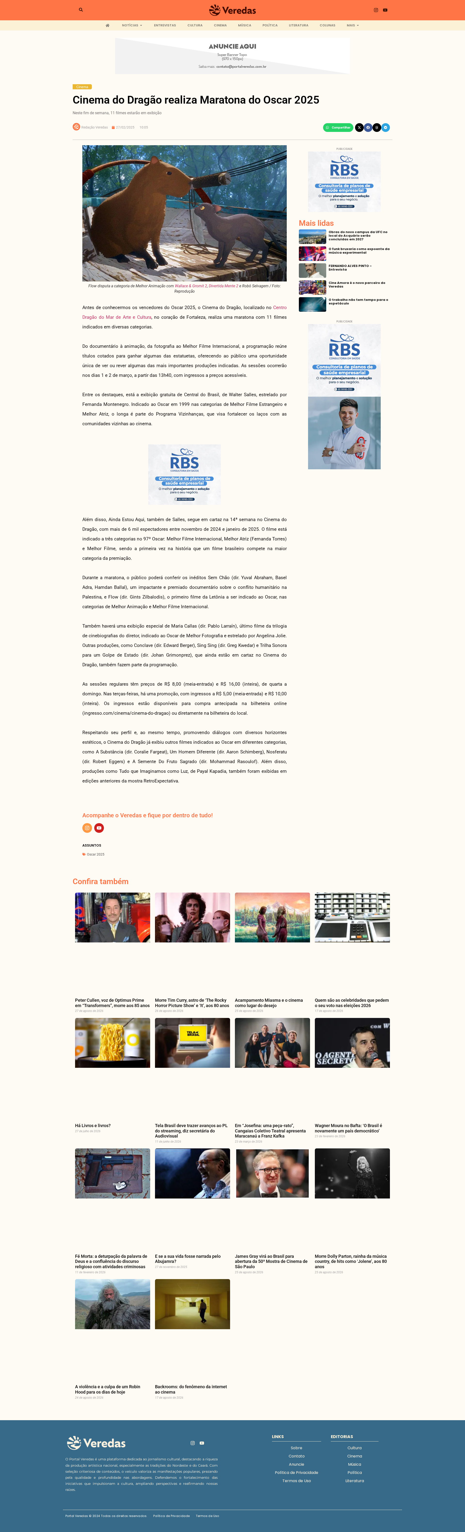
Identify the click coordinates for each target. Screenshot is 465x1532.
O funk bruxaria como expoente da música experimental (359, 251)
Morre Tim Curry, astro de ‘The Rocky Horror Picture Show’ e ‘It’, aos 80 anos (192, 1003)
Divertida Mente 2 (223, 286)
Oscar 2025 (95, 854)
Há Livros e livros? (93, 1125)
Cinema (82, 87)
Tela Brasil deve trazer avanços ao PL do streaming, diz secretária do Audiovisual (191, 1130)
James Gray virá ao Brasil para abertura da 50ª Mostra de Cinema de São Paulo (271, 1261)
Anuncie (296, 1464)
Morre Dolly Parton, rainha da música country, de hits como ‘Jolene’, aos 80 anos (351, 1261)
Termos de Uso (296, 1481)
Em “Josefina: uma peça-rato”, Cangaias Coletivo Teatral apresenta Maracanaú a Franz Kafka (270, 1130)
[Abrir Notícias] (141, 25)
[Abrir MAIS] (357, 25)
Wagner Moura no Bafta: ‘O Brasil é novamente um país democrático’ (348, 1128)
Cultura (355, 1448)
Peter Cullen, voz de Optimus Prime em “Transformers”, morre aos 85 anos (112, 1003)
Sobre (296, 1448)
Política (355, 1472)
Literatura (354, 1481)
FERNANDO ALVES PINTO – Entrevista (350, 268)
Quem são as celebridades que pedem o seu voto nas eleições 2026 (352, 1003)
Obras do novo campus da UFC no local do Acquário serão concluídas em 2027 (358, 236)
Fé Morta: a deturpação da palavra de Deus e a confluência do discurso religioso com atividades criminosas (111, 1261)
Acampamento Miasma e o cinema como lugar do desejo (269, 1003)
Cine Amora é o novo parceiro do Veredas (357, 285)
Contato (297, 1456)
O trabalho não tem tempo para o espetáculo (358, 301)
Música (354, 1464)
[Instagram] (376, 10)
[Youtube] (385, 10)
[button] (338, 127)
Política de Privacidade (296, 1472)
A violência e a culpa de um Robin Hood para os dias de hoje (107, 1389)
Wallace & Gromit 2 (191, 286)
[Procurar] (81, 10)
